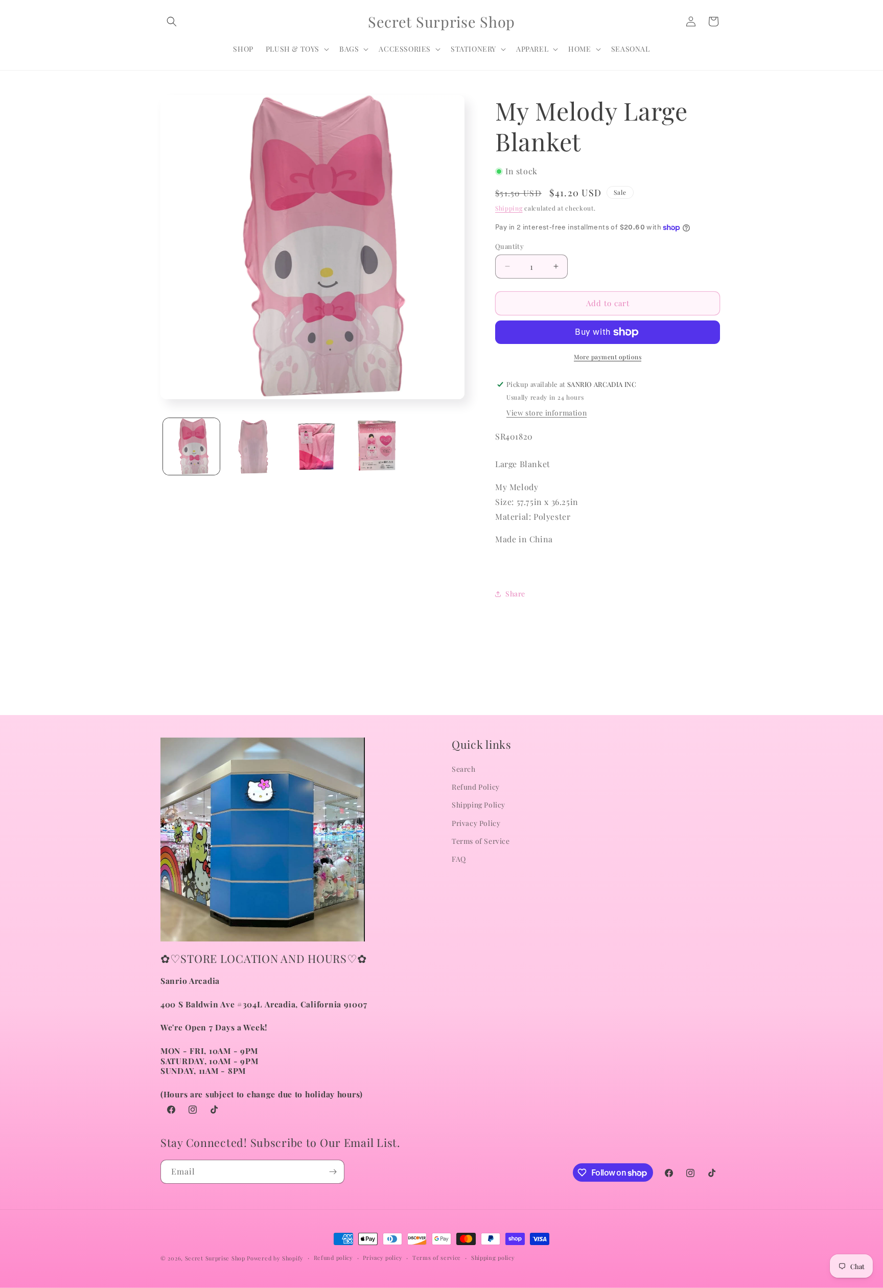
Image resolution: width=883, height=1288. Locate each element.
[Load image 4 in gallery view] (376, 446)
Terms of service (436, 1257)
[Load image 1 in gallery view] (191, 446)
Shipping (509, 208)
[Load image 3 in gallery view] (315, 446)
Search (464, 769)
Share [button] (515, 594)
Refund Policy (476, 787)
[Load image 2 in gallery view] (253, 446)
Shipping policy (493, 1257)
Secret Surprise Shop (215, 1258)
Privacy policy (382, 1257)
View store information (546, 413)
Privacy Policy (476, 823)
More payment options (607, 357)
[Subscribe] (332, 1172)
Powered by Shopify (275, 1258)
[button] (171, 21)
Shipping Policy (478, 805)
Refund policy (333, 1257)
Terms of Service (481, 841)
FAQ (459, 859)
